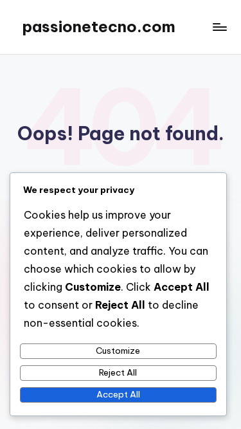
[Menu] (219, 26)
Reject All (118, 372)
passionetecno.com (98, 26)
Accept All (118, 394)
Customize (118, 350)
